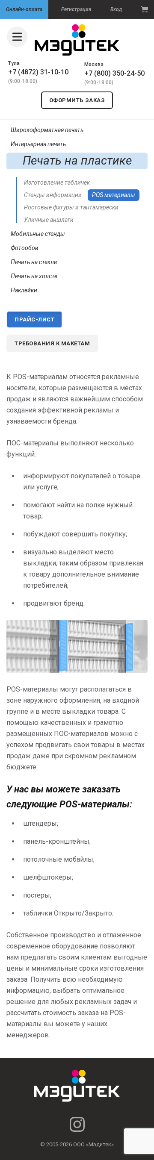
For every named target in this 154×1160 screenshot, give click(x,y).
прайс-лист (34, 319)
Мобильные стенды (38, 233)
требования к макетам (52, 343)
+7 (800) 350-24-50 (114, 73)
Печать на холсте (34, 276)
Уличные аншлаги (49, 219)
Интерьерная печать (38, 144)
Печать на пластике (77, 160)
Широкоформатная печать (47, 130)
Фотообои (24, 247)
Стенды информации (53, 194)
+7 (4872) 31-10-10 (38, 72)
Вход (116, 9)
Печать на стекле (34, 262)
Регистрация (76, 9)
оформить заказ (77, 100)
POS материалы (113, 194)
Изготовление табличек (57, 182)
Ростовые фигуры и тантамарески (71, 207)
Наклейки (24, 290)
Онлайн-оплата (24, 9)
